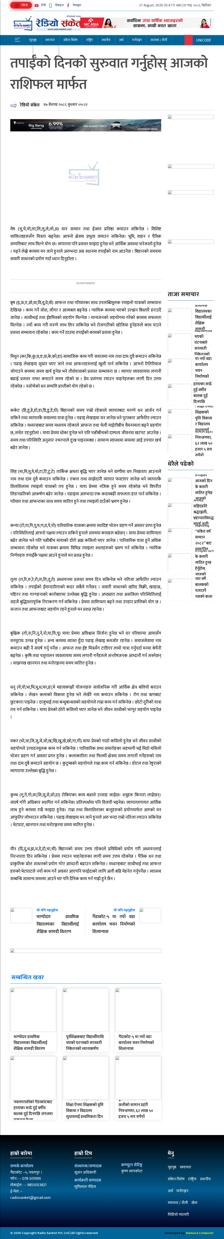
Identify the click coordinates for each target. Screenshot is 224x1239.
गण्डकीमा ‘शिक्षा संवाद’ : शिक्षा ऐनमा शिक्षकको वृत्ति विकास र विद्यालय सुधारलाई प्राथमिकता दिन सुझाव (84, 1111)
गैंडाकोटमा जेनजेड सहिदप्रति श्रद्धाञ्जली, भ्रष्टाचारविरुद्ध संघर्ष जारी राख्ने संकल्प (203, 512)
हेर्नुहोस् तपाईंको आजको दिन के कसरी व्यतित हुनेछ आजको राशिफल (203, 487)
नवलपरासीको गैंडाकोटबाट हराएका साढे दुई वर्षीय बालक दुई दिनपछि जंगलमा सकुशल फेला (33, 1111)
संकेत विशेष (70, 40)
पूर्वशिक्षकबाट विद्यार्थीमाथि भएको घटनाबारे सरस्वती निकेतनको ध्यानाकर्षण (85, 1043)
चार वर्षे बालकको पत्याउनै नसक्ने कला (203, 588)
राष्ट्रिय (89, 40)
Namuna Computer (200, 1233)
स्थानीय (106, 40)
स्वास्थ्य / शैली (158, 40)
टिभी (43, 5)
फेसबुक (76, 5)
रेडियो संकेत (30, 105)
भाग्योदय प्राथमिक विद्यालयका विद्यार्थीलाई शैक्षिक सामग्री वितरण (30, 1043)
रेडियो (24, 5)
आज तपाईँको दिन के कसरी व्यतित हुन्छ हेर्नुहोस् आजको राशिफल (204, 563)
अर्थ (121, 40)
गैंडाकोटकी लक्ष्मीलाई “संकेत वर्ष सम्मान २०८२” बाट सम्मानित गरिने (203, 537)
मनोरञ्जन (137, 40)
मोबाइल (59, 5)
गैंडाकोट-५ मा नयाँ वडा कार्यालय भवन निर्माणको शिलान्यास (136, 1043)
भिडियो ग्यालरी (178, 1214)
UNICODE (203, 40)
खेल (194, 1203)
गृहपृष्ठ (33, 40)
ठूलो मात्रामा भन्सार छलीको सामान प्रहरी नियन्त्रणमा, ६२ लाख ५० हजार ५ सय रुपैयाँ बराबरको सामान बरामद (136, 1111)
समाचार (50, 40)
